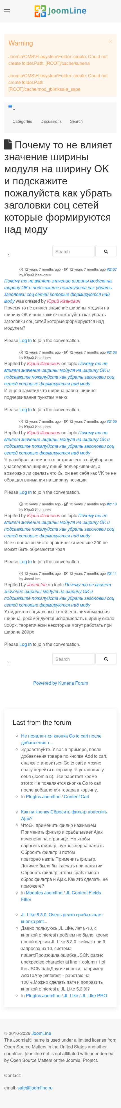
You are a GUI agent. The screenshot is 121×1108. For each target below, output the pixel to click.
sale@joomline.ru (35, 1087)
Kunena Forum (73, 683)
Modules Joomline (44, 892)
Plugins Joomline (43, 796)
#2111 (112, 573)
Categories (22, 121)
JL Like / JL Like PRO (85, 995)
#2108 (112, 352)
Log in (25, 340)
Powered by (45, 683)
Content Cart (76, 796)
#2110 (112, 503)
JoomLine (41, 1033)
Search (76, 121)
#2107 (112, 269)
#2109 (112, 421)
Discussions (51, 121)
